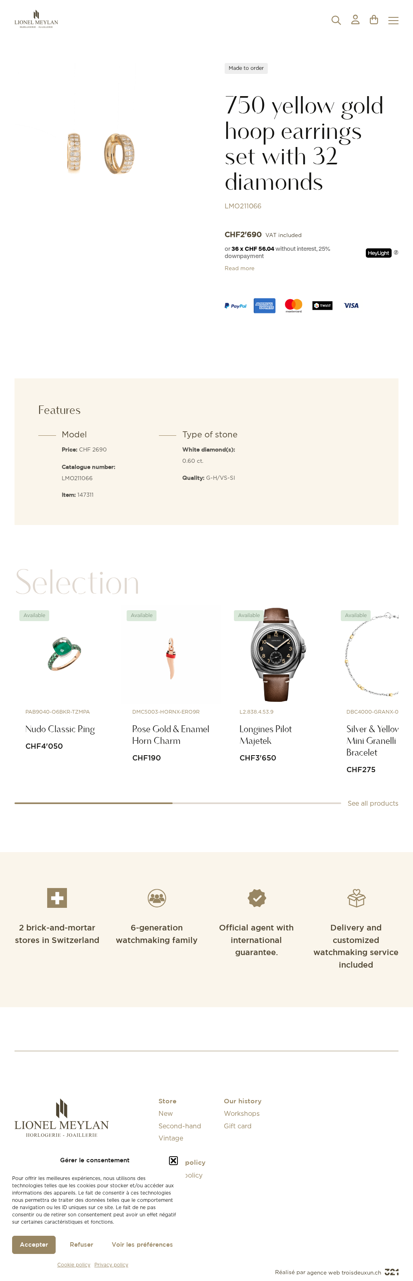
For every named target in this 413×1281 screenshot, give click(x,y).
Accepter (34, 1244)
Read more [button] (239, 268)
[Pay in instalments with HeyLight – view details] (396, 252)
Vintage (171, 1138)
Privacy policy (111, 1264)
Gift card (238, 1126)
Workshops (242, 1113)
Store (168, 1101)
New (166, 1113)
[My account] (355, 21)
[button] (173, 1161)
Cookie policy (73, 1264)
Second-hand (180, 1126)
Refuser (81, 1244)
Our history (243, 1101)
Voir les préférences (142, 1244)
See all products (373, 803)
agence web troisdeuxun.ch (345, 1272)
